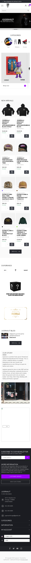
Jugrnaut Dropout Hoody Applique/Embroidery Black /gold (8, 124)
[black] (2, 226)
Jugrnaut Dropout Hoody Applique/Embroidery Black (23, 124)
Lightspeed (6, 559)
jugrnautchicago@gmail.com (12, 515)
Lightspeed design (14, 559)
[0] (29, 5)
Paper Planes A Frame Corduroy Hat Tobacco (22, 197)
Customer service (15, 476)
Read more (12, 337)
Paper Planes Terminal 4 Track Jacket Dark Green (22, 233)
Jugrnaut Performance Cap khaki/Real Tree (8, 161)
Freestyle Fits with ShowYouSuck (16, 334)
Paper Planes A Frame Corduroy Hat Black (7, 233)
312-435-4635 (9, 506)
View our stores (15, 482)
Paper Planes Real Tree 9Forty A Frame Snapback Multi (8, 197)
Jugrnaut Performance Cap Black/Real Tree (22, 161)
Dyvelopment (24, 559)
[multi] (2, 190)
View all (14, 251)
